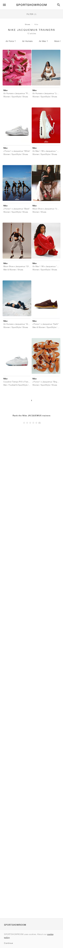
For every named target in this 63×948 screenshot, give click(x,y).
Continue (8, 943)
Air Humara (27, 41)
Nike (36, 24)
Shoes (27, 24)
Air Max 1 (43, 41)
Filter (32, 14)
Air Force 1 (11, 41)
